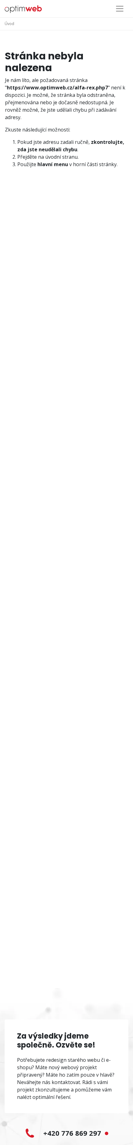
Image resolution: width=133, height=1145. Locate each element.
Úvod (9, 23)
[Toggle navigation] (119, 8)
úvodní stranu (61, 156)
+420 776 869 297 (73, 1133)
